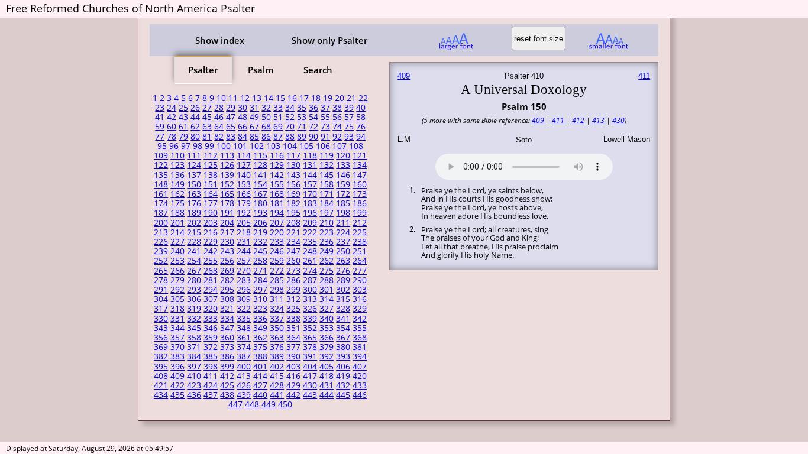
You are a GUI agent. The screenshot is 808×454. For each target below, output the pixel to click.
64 (219, 126)
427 (260, 385)
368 (360, 337)
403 (293, 366)
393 (343, 356)
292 (177, 289)
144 (310, 175)
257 (244, 260)
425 (227, 385)
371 (194, 347)
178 (227, 203)
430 (310, 385)
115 (260, 155)
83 (230, 136)
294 (210, 289)
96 (174, 146)
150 (194, 184)
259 (277, 260)
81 (207, 136)
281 (210, 280)
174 (161, 203)
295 (227, 289)
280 (194, 280)
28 (219, 107)
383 (177, 356)
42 (171, 117)
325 (293, 308)
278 (161, 280)
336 (260, 318)
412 (227, 376)
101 (240, 146)
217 (227, 232)
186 (360, 203)
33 (278, 107)
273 (293, 270)
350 (277, 328)
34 (290, 107)
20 (339, 98)
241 (194, 251)
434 (161, 395)
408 (161, 376)
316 (360, 299)
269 (227, 270)
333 (210, 318)
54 (313, 117)
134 (360, 165)
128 (260, 165)
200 (161, 223)
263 (343, 260)
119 (326, 155)
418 (326, 376)
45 (207, 117)
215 (194, 232)
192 (244, 212)
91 (325, 136)
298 (277, 289)
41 (159, 117)
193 (260, 212)
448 (252, 404)
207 (277, 223)
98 (197, 146)
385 (210, 356)
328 (343, 308)
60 (171, 126)
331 (177, 318)
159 (343, 184)
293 (194, 289)
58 (361, 117)
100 (223, 146)
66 (242, 126)
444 (326, 395)
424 (210, 385)
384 (194, 356)
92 (337, 136)
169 (293, 194)
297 (260, 289)
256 (227, 260)
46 (219, 117)
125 (210, 165)
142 (277, 175)
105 (306, 146)
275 (326, 270)
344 (177, 328)
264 (360, 260)
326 (310, 308)
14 (268, 98)
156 (293, 184)
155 (277, 184)
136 (177, 175)
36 (313, 107)
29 (230, 107)
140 (244, 175)
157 (310, 184)
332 (194, 318)
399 (227, 366)
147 (360, 175)
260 (293, 260)
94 (361, 136)
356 (161, 337)
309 (244, 299)
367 (343, 337)
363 (277, 337)
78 (171, 136)
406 (343, 366)
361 (244, 337)
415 (277, 376)
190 (210, 212)
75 (349, 126)
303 (360, 289)
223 (326, 232)
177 (210, 203)
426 (244, 385)
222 (310, 232)
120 (343, 155)
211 (343, 223)
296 (244, 289)
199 (360, 212)
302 (343, 289)
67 (254, 126)
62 (195, 126)
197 (326, 212)
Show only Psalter (329, 40)
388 (260, 356)
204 (227, 223)
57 (349, 117)
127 (244, 165)
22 (363, 98)
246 (277, 251)
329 (360, 308)
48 (242, 117)
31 (254, 107)
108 (356, 146)
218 (244, 232)
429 (293, 385)
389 (277, 356)
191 (227, 212)
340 (326, 318)
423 (194, 385)
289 (343, 280)
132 (326, 165)
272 (277, 270)
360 (227, 337)
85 (254, 136)
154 (260, 184)
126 (227, 165)
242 (210, 251)
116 (277, 155)
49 (254, 117)
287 (310, 280)
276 (343, 270)
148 (161, 184)
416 (293, 376)
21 (351, 98)
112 (210, 155)
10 (221, 98)
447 (235, 404)
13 (256, 98)
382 (161, 356)
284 (260, 280)
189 (194, 212)
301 (326, 289)
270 (244, 270)
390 (293, 356)
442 (293, 395)
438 (227, 395)
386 (227, 356)
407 (360, 366)
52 (290, 117)
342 (360, 318)
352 (310, 328)
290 (360, 280)
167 (260, 194)
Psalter (203, 70)
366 (326, 337)
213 (161, 232)
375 (260, 347)
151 (210, 184)
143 (293, 175)
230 (227, 241)
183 (310, 203)
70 (290, 126)
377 (293, 347)
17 (304, 98)
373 (227, 347)
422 (177, 385)
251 (360, 251)
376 (277, 347)
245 (260, 251)
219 (260, 232)
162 (177, 194)
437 (210, 395)
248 (310, 251)
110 (177, 155)
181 (277, 203)
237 (343, 241)
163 (194, 194)
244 (244, 251)
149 (177, 184)
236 (326, 241)
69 (278, 126)
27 (207, 107)
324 (277, 308)
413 (244, 376)
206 (260, 223)
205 (244, 223)
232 (260, 241)
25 (183, 107)
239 (161, 251)
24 (171, 107)
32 (266, 107)
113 (227, 155)
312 (293, 299)
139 (227, 175)
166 (244, 194)
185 (343, 203)
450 (285, 404)
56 (337, 117)
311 (277, 299)
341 (343, 318)
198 (343, 212)
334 (227, 318)
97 (185, 146)
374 (244, 347)
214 (177, 232)
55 (325, 117)
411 (210, 376)
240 (177, 251)
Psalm (260, 70)
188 (177, 212)
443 (310, 395)
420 (360, 376)
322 (244, 308)
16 (292, 98)
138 (210, 175)
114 (244, 155)
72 (313, 126)
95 (162, 146)
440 (260, 395)
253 (177, 260)
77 (159, 136)
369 (161, 347)
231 (244, 241)
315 (343, 299)
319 (194, 308)
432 (343, 385)
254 (194, 260)
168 (277, 194)
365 (310, 337)
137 (194, 175)
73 (325, 126)
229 (210, 241)
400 (244, 366)
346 (210, 328)
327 (326, 308)
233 (277, 241)
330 (161, 318)
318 (177, 308)
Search (317, 70)
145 (326, 175)
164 (210, 194)
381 (360, 347)
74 (337, 126)
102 (257, 146)
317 (161, 308)
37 (325, 107)
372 (210, 347)
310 (260, 299)
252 (161, 260)
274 (310, 270)
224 (343, 232)
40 (361, 107)
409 (177, 376)
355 (360, 328)
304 (161, 299)
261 (310, 260)
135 (161, 175)
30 (242, 107)
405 (326, 366)
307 (210, 299)
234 (293, 241)
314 (326, 299)
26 (195, 107)
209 (310, 223)
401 (260, 366)
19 (327, 98)
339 (310, 318)
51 (278, 117)
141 (260, 175)
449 (268, 404)
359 (210, 337)
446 (360, 395)
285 (277, 280)
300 (310, 289)
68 (266, 126)
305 (177, 299)
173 (360, 194)
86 (266, 136)
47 (230, 117)
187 (161, 212)
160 (360, 184)
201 (177, 223)
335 (244, 318)
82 (219, 136)
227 (177, 241)
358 (194, 337)
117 (293, 155)
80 (195, 136)
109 (161, 155)
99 (209, 146)
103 (273, 146)
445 (343, 395)
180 (260, 203)
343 (161, 328)
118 (310, 155)
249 (326, 251)
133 (343, 165)
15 (280, 98)
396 (177, 366)
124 (194, 165)
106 (323, 146)
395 (161, 366)
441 (277, 395)
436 (194, 395)
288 (326, 280)
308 (227, 299)
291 (161, 289)
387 (244, 356)
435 (177, 395)
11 (233, 98)
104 (290, 146)
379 (326, 347)
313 (310, 299)
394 (360, 356)
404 (310, 366)
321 (227, 308)
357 (177, 337)
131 (310, 165)
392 (326, 356)
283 (244, 280)
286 (293, 280)
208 (293, 223)
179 (244, 203)
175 (177, 203)
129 (277, 165)
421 (161, 385)
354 (343, 328)
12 (245, 98)
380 (343, 347)
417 (310, 376)
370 (177, 347)
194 (277, 212)
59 (159, 126)
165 (227, 194)
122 (161, 165)
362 (260, 337)
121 (360, 155)
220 (277, 232)
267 (194, 270)
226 (161, 241)
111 (194, 155)
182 (293, 203)
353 (326, 328)
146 (343, 175)
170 (310, 194)
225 (360, 232)
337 (277, 318)
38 (337, 107)
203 (210, 223)
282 (227, 280)
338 (293, 318)
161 (161, 194)
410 (194, 376)
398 (210, 366)
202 (194, 223)
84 (242, 136)
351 (293, 328)
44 (195, 117)
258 (260, 260)
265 (161, 270)
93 (349, 136)
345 (194, 328)
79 (183, 136)
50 (266, 117)
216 (210, 232)
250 (343, 251)
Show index (219, 40)
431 (326, 385)
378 (310, 347)
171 (326, 194)
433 (360, 385)
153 (244, 184)
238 (360, 241)
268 (210, 270)
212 (360, 223)
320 (210, 308)
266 (177, 270)
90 (313, 136)
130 (293, 165)
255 (210, 260)
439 (244, 395)
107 (339, 146)
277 (360, 270)
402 (277, 366)
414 (260, 376)
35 (301, 107)
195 (293, 212)
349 (260, 328)
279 (177, 280)
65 (230, 126)
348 (244, 328)
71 (301, 126)
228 (194, 241)
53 (301, 117)
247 (293, 251)
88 (290, 136)
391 (310, 356)
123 (177, 165)
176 (194, 203)
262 (326, 260)
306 (194, 299)
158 (326, 184)
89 (301, 136)
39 (349, 107)
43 (183, 117)
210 (326, 223)
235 (310, 241)
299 (293, 289)
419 (343, 376)
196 (310, 212)
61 (183, 126)
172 (343, 194)
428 (277, 385)
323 (260, 308)
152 (227, 184)
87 (278, 136)
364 (293, 337)
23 (159, 107)
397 (194, 366)
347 (227, 328)
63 (207, 126)
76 (361, 126)
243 (227, 251)
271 (260, 270)
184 (326, 203)
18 (316, 98)
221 (293, 232)
